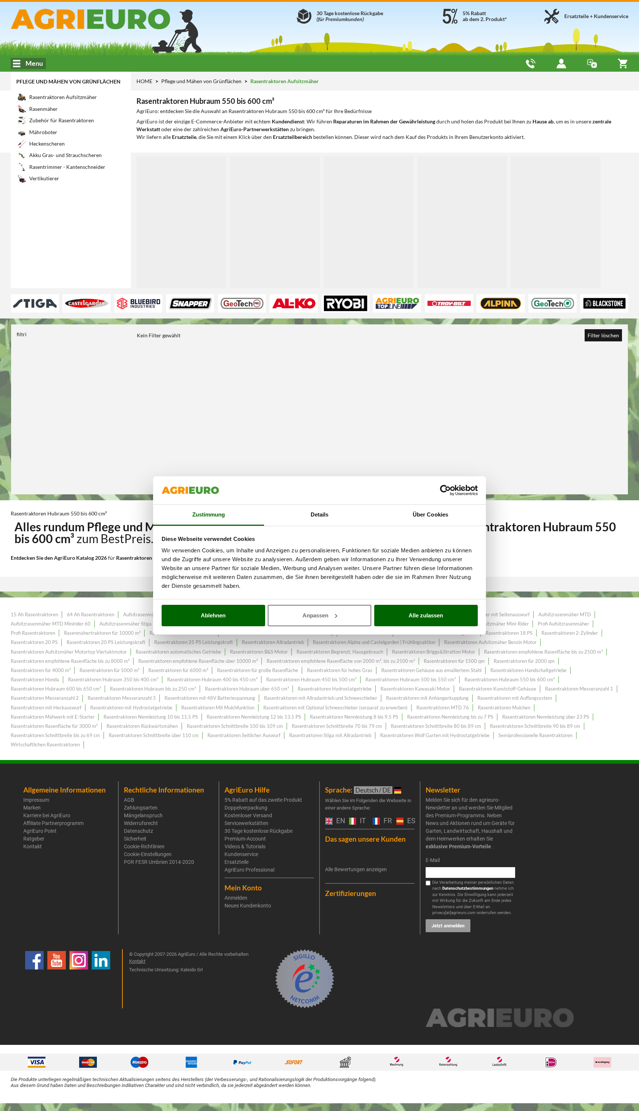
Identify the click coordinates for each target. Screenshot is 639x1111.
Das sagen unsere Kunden (365, 839)
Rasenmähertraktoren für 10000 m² (102, 633)
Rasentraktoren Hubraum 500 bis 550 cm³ (410, 679)
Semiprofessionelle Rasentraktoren (535, 735)
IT (362, 821)
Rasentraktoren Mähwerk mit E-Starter (53, 717)
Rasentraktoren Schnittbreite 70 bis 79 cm (337, 726)
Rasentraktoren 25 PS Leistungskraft (193, 642)
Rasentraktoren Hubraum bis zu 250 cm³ (153, 689)
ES (410, 821)
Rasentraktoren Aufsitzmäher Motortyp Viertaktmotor (69, 652)
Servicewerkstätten (246, 823)
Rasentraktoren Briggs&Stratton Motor (433, 652)
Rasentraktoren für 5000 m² (109, 670)
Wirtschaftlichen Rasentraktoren (45, 744)
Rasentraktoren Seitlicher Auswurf (243, 735)
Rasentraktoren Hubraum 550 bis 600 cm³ (509, 679)
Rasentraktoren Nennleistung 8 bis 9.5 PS (354, 717)
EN (339, 821)
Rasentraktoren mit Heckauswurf (46, 707)
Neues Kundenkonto (247, 906)
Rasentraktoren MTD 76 (442, 707)
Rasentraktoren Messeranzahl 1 (579, 689)
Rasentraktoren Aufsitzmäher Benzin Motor (490, 642)
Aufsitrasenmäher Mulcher (151, 614)
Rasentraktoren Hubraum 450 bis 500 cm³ (311, 679)
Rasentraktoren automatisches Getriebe (178, 652)
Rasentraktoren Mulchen (504, 707)
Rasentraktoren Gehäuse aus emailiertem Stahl (431, 670)
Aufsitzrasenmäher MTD (564, 614)
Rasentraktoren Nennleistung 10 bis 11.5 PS (151, 717)
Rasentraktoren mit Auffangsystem (514, 698)
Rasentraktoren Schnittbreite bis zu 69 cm (55, 735)
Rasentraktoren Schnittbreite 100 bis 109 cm (235, 726)
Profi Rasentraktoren (33, 633)
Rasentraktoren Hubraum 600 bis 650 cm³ (56, 689)
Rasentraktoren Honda (35, 679)
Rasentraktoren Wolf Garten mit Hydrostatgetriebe (435, 735)
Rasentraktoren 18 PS (509, 633)
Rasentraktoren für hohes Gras (339, 670)
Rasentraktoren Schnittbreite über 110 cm (154, 735)
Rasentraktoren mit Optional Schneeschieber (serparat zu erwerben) (335, 707)
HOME (144, 81)
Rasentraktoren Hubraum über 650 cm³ (247, 689)
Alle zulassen (426, 615)
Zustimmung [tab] (208, 514)
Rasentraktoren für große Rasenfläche (257, 670)
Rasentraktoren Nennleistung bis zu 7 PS (450, 717)
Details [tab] (320, 514)
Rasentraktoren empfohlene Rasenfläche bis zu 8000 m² (70, 661)
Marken (32, 808)
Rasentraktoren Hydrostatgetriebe (335, 689)
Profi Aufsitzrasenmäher (563, 624)
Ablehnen (213, 615)
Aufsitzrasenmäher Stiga (125, 624)
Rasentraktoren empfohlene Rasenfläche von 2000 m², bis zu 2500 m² (341, 661)
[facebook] (34, 978)
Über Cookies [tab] (430, 514)
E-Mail (433, 860)
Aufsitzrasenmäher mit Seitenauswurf (490, 614)
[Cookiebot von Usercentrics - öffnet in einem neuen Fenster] (445, 490)
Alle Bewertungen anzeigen (356, 869)
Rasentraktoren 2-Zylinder (569, 633)
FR (386, 821)
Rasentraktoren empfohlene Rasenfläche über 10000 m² (198, 661)
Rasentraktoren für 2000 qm (524, 661)
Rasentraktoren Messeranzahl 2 (45, 698)
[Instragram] (79, 978)
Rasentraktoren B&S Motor (259, 652)
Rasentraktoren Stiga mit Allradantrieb (330, 735)
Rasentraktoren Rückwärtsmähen (142, 726)
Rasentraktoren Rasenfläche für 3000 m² (54, 726)
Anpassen (315, 615)
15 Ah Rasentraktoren (34, 614)
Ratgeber (33, 839)
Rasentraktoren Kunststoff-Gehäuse (497, 689)
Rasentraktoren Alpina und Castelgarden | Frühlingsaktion (374, 642)
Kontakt (32, 846)
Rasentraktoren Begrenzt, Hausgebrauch (340, 652)
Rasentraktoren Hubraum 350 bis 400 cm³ (113, 679)
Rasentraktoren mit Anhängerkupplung (427, 698)
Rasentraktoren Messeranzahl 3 (122, 698)
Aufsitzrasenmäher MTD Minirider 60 (51, 624)
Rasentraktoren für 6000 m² (178, 670)
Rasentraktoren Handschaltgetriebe (528, 670)
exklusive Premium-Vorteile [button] (458, 846)
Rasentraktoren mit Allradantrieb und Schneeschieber (320, 698)
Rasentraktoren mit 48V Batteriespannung (210, 698)
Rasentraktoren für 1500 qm (454, 661)
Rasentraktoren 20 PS (34, 642)
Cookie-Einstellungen (148, 854)
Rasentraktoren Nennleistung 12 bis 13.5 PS (254, 717)
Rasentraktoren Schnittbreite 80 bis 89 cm (436, 726)
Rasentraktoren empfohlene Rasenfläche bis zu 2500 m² (543, 652)
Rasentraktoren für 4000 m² (41, 670)
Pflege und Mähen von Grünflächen (68, 81)
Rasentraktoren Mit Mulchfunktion (217, 707)
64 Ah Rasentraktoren (90, 614)
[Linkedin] (101, 978)
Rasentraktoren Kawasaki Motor (415, 689)
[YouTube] (56, 978)
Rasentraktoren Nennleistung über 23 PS (545, 717)
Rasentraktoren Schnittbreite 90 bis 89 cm (535, 726)
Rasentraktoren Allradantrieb (273, 642)
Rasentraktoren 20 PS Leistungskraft (106, 642)
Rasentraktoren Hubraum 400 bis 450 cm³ (212, 679)
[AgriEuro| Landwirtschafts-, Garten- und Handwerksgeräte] (110, 19)
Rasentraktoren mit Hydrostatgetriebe (131, 707)
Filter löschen (603, 335)
